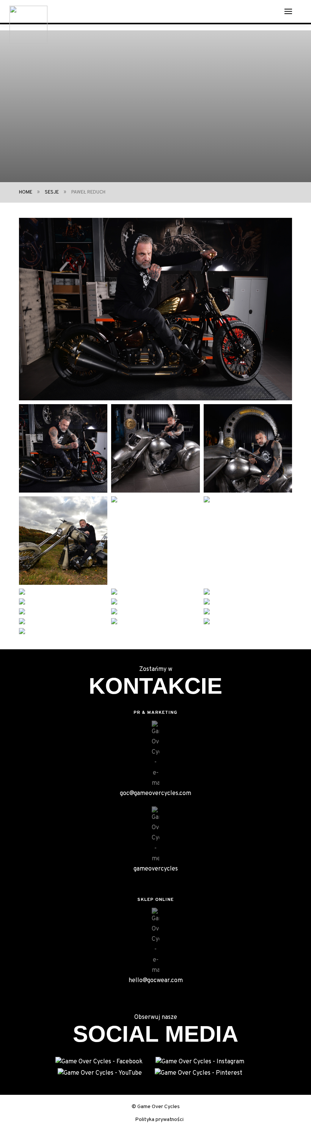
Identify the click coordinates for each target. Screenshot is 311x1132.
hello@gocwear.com (156, 980)
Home (25, 192)
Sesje (52, 192)
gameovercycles (156, 869)
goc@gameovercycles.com (155, 793)
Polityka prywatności (159, 1119)
